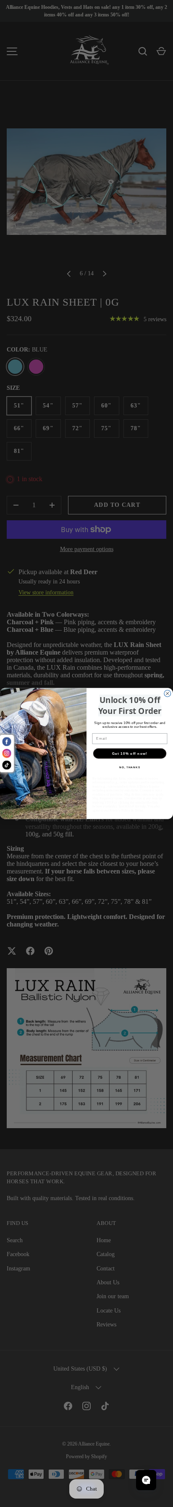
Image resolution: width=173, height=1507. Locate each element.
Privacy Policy (120, 810)
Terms (139, 810)
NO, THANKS (129, 767)
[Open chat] (146, 1480)
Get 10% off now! (129, 753)
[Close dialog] (167, 693)
